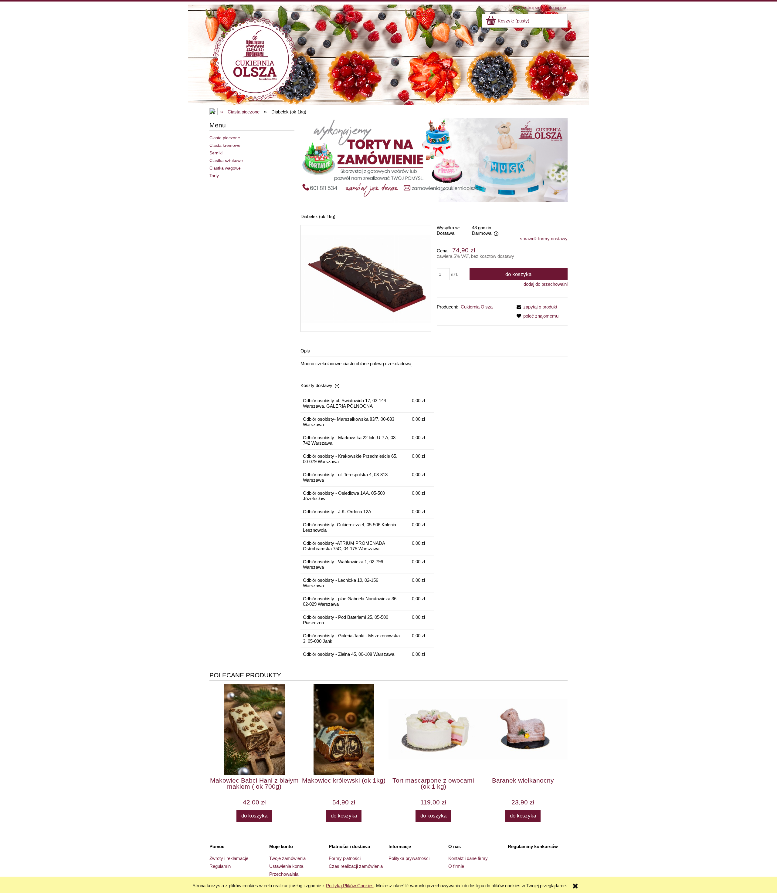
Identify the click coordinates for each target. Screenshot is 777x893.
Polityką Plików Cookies (350, 885)
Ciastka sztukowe (226, 160)
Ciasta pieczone (224, 137)
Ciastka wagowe (225, 168)
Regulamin (220, 866)
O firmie (456, 866)
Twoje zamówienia (287, 858)
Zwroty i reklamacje (228, 858)
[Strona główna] (254, 58)
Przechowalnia (283, 874)
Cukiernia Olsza (477, 306)
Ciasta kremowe (224, 145)
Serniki (215, 152)
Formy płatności (345, 858)
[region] (434, 160)
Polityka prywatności (408, 858)
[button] (535, 306)
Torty (214, 175)
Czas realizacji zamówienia (356, 866)
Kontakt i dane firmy (468, 858)
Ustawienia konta (286, 866)
